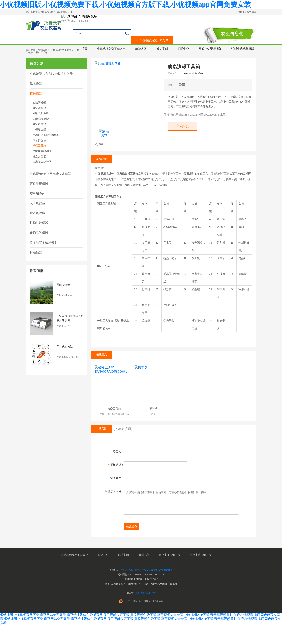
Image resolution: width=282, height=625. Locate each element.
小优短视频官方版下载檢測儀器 (51, 73)
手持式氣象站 (65, 346)
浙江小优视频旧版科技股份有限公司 (139, 570)
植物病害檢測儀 (42, 151)
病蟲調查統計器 (42, 162)
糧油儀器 (36, 252)
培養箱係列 (37, 193)
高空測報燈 (39, 108)
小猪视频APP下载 (196, 615)
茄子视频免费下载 (116, 615)
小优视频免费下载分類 (154, 40)
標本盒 (154, 408)
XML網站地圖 (165, 570)
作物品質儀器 (39, 232)
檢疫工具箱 (114, 408)
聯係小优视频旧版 (247, 11)
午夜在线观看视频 (247, 615)
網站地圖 (6, 615)
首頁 (84, 48)
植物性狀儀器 (39, 222)
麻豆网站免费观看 (53, 615)
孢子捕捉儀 (39, 140)
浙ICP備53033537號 (146, 593)
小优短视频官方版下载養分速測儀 (70, 318)
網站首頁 (42, 50)
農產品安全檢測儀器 (43, 242)
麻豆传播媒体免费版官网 (85, 615)
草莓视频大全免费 (170, 615)
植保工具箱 (42, 52)
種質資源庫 (37, 213)
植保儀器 (36, 93)
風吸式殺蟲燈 (41, 113)
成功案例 (162, 48)
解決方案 (141, 48)
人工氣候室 (37, 203)
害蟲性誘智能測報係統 (46, 135)
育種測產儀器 (39, 183)
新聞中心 (183, 48)
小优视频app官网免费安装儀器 (50, 173)
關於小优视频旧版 (210, 48)
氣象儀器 (36, 83)
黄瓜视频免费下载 (143, 615)
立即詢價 (182, 126)
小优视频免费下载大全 (111, 48)
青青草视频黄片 (221, 615)
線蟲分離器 (39, 156)
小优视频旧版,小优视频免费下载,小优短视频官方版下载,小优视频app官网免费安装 (125, 4)
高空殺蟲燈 (39, 124)
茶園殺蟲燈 (63, 284)
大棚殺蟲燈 (39, 129)
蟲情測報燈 (39, 102)
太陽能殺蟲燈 (41, 119)
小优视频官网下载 (26, 615)
